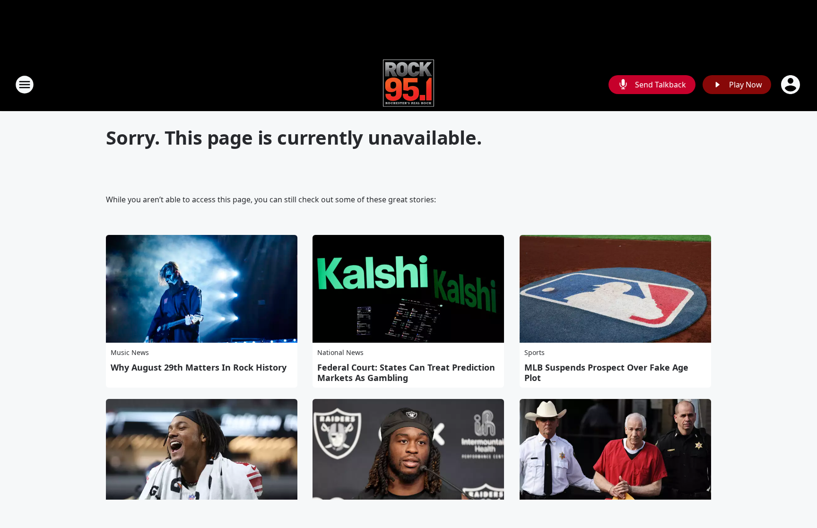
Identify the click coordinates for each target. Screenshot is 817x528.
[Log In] (791, 84)
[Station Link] (408, 84)
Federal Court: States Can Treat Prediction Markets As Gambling (406, 372)
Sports (534, 352)
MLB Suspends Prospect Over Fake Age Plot (606, 372)
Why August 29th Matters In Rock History (199, 367)
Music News (130, 352)
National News (340, 352)
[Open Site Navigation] (24, 84)
